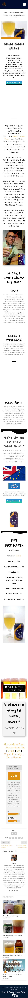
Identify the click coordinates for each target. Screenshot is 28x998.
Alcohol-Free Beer (14, 744)
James (10, 15)
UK (18, 750)
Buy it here (13, 83)
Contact (5, 992)
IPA (14, 15)
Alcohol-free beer (19, 15)
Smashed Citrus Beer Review (12, 955)
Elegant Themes (14, 987)
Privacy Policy (20, 992)
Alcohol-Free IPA (15, 747)
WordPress (14, 989)
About (11, 992)
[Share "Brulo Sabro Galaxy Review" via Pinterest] (15, 833)
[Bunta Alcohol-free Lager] (14, 907)
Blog (14, 994)
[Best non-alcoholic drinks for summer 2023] (14, 966)
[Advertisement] (14, 101)
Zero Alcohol (14, 757)
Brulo (18, 556)
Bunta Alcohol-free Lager (11, 916)
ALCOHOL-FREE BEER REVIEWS (15, 688)
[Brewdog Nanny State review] (14, 926)
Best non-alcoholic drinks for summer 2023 (12, 975)
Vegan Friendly (13, 754)
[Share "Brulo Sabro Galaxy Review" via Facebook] (12, 833)
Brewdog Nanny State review (12, 935)
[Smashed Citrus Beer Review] (14, 946)
